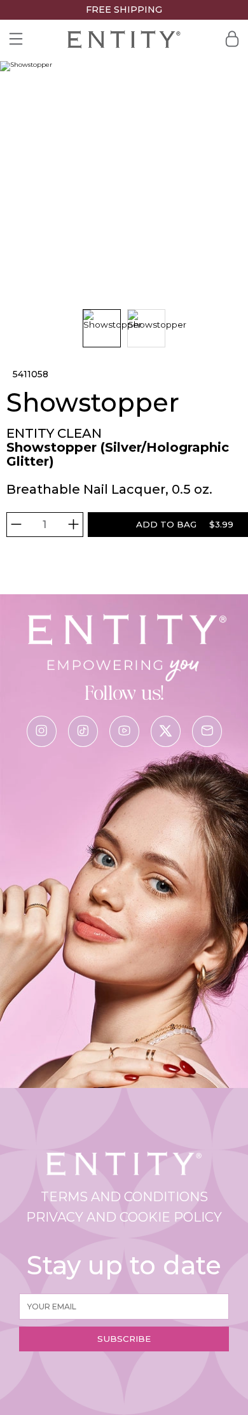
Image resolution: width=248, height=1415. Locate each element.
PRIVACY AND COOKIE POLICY (124, 1217)
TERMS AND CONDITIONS (124, 1196)
